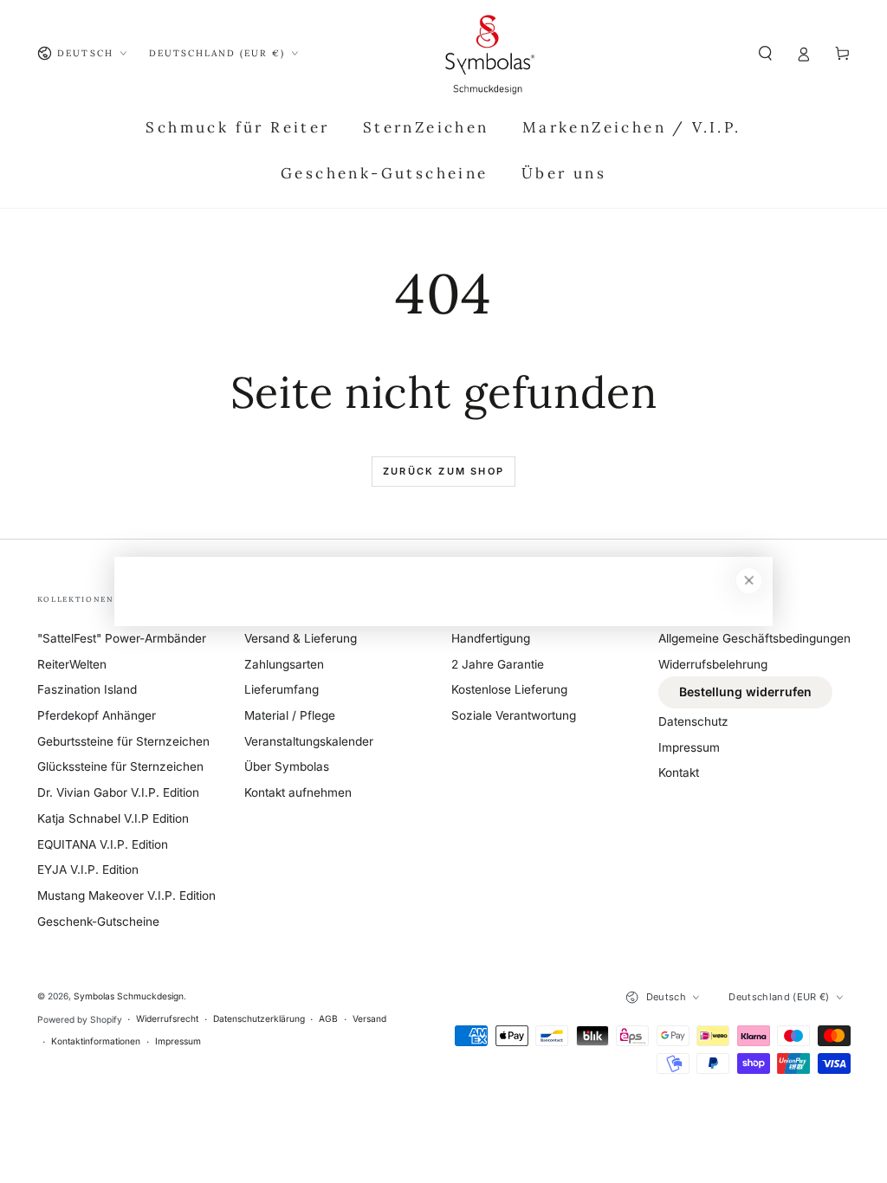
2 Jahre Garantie (497, 664)
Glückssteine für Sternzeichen (120, 766)
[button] (766, 53)
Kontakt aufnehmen (298, 792)
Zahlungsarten (284, 664)
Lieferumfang (281, 689)
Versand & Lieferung (300, 638)
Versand (369, 1018)
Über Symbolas (286, 766)
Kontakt (678, 772)
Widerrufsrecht (167, 1018)
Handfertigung (490, 638)
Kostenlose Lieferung (509, 689)
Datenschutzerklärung (259, 1018)
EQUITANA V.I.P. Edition (102, 844)
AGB (328, 1018)
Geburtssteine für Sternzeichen (123, 741)
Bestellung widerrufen (745, 691)
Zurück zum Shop (443, 471)
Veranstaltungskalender (308, 741)
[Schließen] (749, 581)
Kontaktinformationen (95, 1041)
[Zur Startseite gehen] (489, 53)
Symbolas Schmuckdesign (129, 996)
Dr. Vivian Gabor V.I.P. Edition (118, 792)
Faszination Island (87, 689)
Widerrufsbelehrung (712, 664)
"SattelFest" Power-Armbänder (121, 638)
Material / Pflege (289, 715)
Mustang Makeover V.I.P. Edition (126, 895)
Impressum (689, 747)
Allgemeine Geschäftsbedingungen (754, 638)
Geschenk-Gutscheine (98, 921)
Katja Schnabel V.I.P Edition (113, 818)
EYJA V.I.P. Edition (88, 869)
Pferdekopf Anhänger (96, 715)
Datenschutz (693, 721)
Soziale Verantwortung (513, 715)
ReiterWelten (72, 664)
